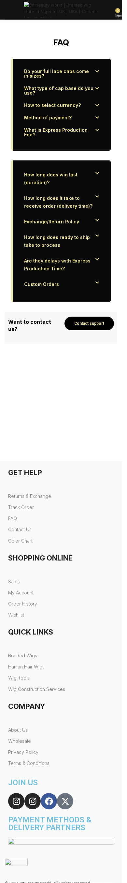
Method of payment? (48, 117)
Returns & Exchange (29, 496)
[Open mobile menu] (7, 9)
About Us (18, 730)
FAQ (12, 518)
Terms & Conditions (28, 763)
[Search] (16, 9)
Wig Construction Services (36, 689)
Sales (14, 581)
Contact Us (20, 529)
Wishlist (16, 615)
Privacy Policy (23, 752)
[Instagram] (16, 801)
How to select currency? (52, 105)
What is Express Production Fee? (56, 132)
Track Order (21, 507)
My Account (21, 592)
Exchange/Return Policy (51, 221)
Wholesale (19, 741)
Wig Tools (19, 678)
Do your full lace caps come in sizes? (56, 73)
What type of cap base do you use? (58, 90)
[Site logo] (61, 9)
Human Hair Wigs (26, 666)
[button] (61, 73)
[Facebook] (49, 801)
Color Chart (20, 541)
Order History (22, 603)
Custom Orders (41, 284)
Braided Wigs (22, 655)
